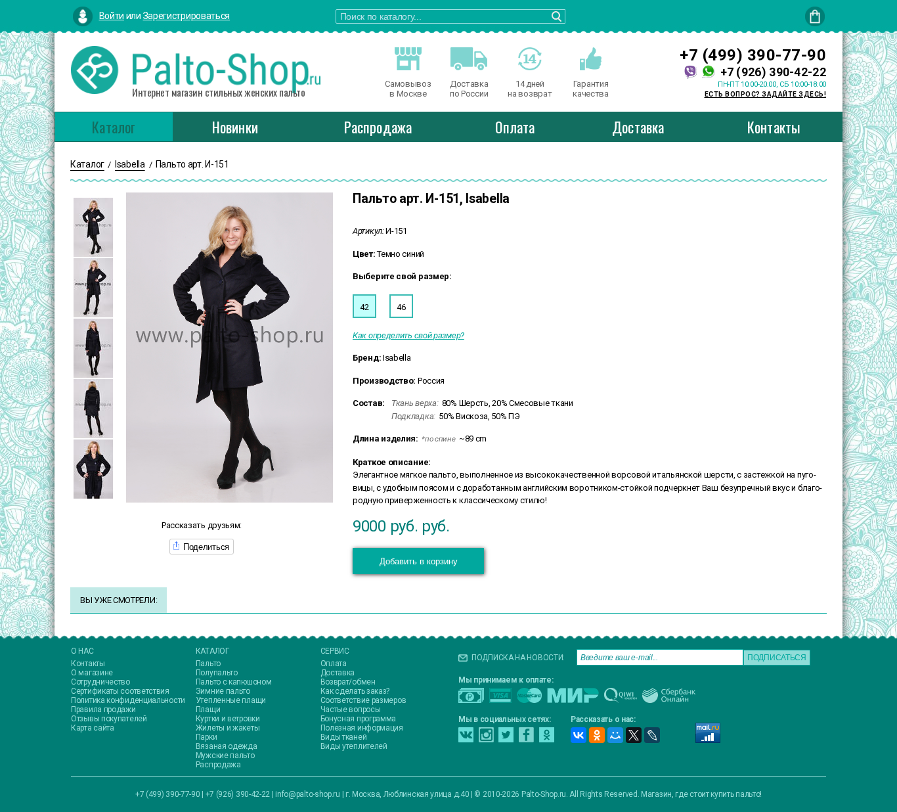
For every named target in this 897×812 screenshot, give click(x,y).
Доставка (638, 126)
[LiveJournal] (652, 735)
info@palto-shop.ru (307, 794)
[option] (93, 227)
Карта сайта (92, 728)
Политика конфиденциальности (128, 700)
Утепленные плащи (231, 700)
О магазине (92, 672)
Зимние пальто (223, 691)
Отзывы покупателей (109, 718)
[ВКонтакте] (578, 735)
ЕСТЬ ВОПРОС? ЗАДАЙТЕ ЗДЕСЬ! (766, 94)
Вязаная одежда (226, 746)
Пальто (208, 663)
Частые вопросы (350, 709)
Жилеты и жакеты (228, 728)
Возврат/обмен (348, 682)
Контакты (774, 126)
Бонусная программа (358, 718)
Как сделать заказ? (355, 691)
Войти (112, 16)
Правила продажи (103, 709)
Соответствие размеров (363, 700)
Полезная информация (361, 728)
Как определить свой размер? (408, 335)
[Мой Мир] (615, 735)
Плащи (208, 709)
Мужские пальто (225, 755)
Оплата (515, 126)
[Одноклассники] (597, 735)
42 (364, 307)
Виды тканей (343, 737)
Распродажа (378, 126)
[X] (634, 735)
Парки (206, 737)
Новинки (235, 126)
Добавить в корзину (419, 561)
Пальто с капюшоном (234, 682)
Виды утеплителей (353, 746)
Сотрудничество (100, 682)
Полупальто (217, 672)
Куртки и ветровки (228, 718)
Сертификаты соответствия (120, 691)
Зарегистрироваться (186, 16)
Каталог (113, 126)
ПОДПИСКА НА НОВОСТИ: (518, 657)
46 (401, 307)
